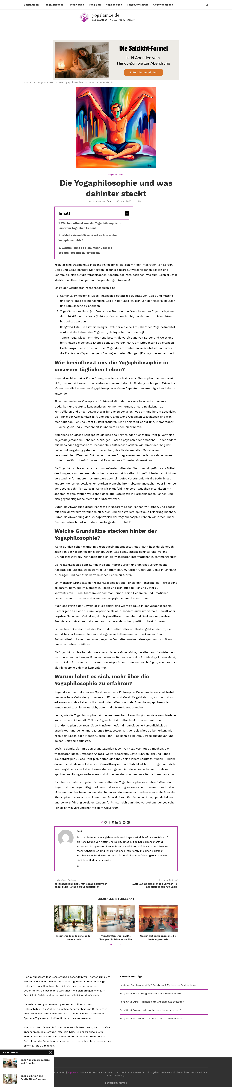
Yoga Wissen (114, 4)
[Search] (206, 4)
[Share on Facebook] (109, 822)
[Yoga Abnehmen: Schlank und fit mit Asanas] (10, 1063)
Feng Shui (95, 4)
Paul (109, 201)
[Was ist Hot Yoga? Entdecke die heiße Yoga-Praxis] (158, 918)
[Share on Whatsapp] (120, 822)
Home (27, 82)
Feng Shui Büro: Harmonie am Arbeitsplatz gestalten (152, 1001)
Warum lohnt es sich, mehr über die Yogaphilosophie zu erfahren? (85, 250)
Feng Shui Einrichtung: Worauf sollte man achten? (150, 993)
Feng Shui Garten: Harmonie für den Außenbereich (151, 1018)
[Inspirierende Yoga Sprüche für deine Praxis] (73, 918)
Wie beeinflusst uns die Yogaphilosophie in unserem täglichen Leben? (90, 225)
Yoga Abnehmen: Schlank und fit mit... (35, 1062)
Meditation (77, 4)
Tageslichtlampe (138, 4)
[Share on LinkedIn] (116, 822)
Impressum (73, 1072)
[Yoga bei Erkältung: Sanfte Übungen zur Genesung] (10, 1079)
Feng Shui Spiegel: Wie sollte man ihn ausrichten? (150, 1010)
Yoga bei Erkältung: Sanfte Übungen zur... (33, 1078)
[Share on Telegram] (124, 822)
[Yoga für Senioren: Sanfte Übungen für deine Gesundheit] (116, 918)
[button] (58, 925)
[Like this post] (105, 822)
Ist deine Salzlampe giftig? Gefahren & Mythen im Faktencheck (158, 985)
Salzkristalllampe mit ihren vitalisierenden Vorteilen (69, 995)
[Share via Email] (128, 822)
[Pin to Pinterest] (113, 822)
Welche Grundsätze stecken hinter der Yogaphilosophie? (88, 238)
